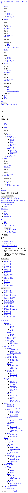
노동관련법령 (13, 387)
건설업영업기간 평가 (12, 356)
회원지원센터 (10, 406)
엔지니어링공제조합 (9, 302)
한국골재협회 (7, 308)
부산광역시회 (7, 263)
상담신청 (12, 420)
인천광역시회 (7, 266)
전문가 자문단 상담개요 (16, 419)
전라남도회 (7, 280)
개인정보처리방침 (8, 241)
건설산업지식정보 (8, 314)
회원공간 (6, 403)
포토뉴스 (12, 329)
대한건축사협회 (8, 294)
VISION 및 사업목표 (15, 449)
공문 (8, 44)
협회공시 (9, 332)
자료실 (8, 45)
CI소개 (11, 450)
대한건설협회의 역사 (15, 483)
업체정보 (9, 364)
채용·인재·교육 (10, 340)
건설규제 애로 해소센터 (13, 47)
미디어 (8, 474)
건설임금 (12, 373)
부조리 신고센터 (14, 416)
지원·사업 (6, 346)
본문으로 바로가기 (5, 1)
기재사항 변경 (13, 351)
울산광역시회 (7, 271)
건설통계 (12, 397)
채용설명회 (13, 342)
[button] (4, 209)
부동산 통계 (13, 398)
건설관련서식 (13, 434)
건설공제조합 (7, 291)
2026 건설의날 (7, 486)
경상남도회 (7, 283)
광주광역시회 (7, 267)
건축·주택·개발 (13, 389)
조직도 (11, 142)
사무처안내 (13, 144)
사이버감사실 (13, 427)
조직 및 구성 (10, 442)
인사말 (11, 441)
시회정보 (6, 19)
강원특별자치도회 (8, 274)
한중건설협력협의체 (15, 459)
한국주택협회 (7, 311)
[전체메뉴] (6, 103)
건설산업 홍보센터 (8, 464)
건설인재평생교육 (14, 360)
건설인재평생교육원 (12, 357)
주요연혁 (12, 139)
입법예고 (12, 390)
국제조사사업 (13, 461)
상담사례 (12, 422)
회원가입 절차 (13, 150)
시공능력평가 (10, 354)
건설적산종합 (13, 375)
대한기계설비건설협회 (10, 297)
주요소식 (9, 467)
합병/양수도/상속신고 (15, 353)
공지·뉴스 (6, 323)
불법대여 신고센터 (14, 431)
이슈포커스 (13, 475)
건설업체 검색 (13, 367)
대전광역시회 (7, 269)
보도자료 (12, 327)
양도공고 (12, 335)
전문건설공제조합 (8, 303)
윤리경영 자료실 (14, 414)
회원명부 (9, 423)
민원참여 (9, 425)
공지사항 (9, 26)
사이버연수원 (13, 359)
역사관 (8, 481)
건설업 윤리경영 (11, 409)
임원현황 (12, 141)
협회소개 (6, 438)
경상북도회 (7, 282)
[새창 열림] (8, 204)
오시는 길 (9, 18)
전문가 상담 (10, 417)
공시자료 (12, 334)
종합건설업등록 (14, 349)
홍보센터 (9, 466)
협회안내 (9, 445)
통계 (8, 394)
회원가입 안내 (10, 16)
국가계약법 (13, 384)
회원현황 (12, 147)
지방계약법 (13, 386)
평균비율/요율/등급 (15, 401)
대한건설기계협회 (8, 292)
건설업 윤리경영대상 (15, 412)
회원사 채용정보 (14, 343)
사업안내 (12, 145)
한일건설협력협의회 (15, 457)
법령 (8, 379)
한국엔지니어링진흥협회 (10, 309)
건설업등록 (10, 348)
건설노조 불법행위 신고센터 (17, 430)
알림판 (11, 331)
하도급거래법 (13, 382)
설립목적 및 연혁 (14, 447)
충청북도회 (7, 275)
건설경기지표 (13, 395)
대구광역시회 (7, 264)
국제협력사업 (10, 455)
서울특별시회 (7, 261)
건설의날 (12, 472)
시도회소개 (10, 14)
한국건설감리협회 (8, 305)
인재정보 (12, 345)
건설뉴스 (12, 477)
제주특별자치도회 (8, 285)
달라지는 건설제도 (11, 337)
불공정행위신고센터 (15, 428)
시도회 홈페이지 (4, 258)
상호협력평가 (10, 370)
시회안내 (6, 6)
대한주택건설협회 (8, 300)
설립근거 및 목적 (14, 137)
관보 (11, 392)
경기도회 (6, 272)
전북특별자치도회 (8, 278)
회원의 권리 (13, 153)
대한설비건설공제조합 (10, 295)
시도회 (5, 124)
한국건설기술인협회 (9, 306)
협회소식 (9, 324)
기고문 (11, 480)
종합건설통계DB (14, 400)
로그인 (5, 123)
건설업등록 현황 (14, 365)
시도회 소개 (10, 453)
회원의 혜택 (13, 155)
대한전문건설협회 (8, 298)
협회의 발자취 (13, 485)
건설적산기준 (10, 371)
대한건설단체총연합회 (10, 316)
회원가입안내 (10, 405)
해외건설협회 (7, 313)
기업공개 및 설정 (14, 368)
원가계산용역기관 (14, 376)
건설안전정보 (10, 338)
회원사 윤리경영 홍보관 (16, 411)
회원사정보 (7, 28)
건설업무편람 (13, 436)
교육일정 (12, 362)
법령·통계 (6, 378)
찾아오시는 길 (7, 243)
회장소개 (9, 13)
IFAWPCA (12, 458)
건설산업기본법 (14, 381)
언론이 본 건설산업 (15, 478)
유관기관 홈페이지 (5, 288)
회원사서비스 (7, 37)
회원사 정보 (10, 35)
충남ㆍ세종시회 (8, 277)
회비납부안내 (13, 152)
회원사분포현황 (14, 452)
